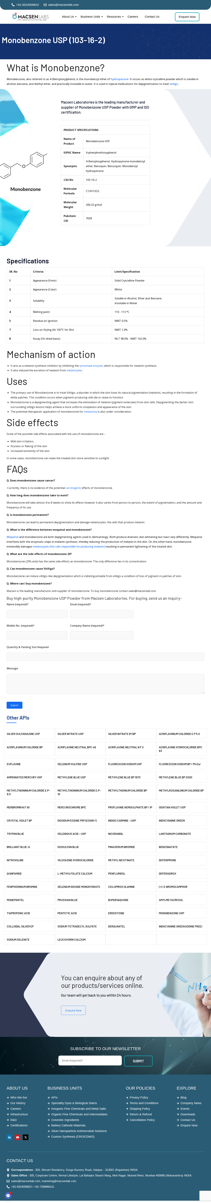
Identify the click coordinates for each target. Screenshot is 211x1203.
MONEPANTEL (15, 900)
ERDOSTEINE (116, 913)
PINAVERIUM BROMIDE (121, 847)
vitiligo (174, 84)
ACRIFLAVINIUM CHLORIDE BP (25, 747)
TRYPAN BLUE (15, 833)
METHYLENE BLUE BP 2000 (175, 777)
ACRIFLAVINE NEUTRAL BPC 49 (77, 747)
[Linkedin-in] (9, 1137)
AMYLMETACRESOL (171, 900)
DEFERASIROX (167, 873)
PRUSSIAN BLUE (68, 900)
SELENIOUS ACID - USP (72, 833)
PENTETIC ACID (67, 913)
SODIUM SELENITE (18, 939)
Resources (114, 16)
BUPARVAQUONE (118, 900)
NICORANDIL (115, 833)
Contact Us (152, 16)
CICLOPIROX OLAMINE (121, 886)
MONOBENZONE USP (171, 913)
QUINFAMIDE (14, 873)
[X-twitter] (25, 1137)
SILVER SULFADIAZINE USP (23, 733)
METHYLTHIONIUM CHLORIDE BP (127, 790)
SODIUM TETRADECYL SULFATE (77, 926)
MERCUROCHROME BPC (72, 807)
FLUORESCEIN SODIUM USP (125, 764)
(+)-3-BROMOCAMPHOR (173, 886)
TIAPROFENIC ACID (18, 913)
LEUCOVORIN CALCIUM (72, 939)
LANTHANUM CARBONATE (175, 833)
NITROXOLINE (15, 860)
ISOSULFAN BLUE (68, 847)
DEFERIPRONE (167, 860)
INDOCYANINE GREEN (172, 820)
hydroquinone (119, 79)
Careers (133, 16)
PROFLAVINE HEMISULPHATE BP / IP (130, 807)
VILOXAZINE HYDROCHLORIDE (76, 860)
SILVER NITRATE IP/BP (122, 733)
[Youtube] (17, 1137)
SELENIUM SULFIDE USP (72, 764)
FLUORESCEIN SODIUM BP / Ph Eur (180, 764)
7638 (89, 218)
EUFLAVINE (14, 764)
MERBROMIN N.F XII (18, 807)
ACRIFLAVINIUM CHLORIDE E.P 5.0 (179, 733)
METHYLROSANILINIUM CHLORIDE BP (181, 790)
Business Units (90, 16)
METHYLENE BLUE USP (72, 777)
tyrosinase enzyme (91, 366)
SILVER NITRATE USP (71, 733)
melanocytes (74, 370)
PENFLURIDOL (116, 873)
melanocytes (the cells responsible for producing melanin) (69, 546)
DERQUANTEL (116, 926)
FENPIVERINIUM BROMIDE (22, 886)
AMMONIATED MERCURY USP (24, 777)
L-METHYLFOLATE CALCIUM (75, 873)
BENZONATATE (168, 847)
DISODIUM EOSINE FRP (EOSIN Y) (77, 820)
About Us (68, 16)
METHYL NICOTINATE (121, 860)
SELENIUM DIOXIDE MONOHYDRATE (79, 886)
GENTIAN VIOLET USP (172, 807)
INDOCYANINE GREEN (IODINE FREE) (180, 926)
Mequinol (12, 537)
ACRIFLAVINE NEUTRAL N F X (126, 747)
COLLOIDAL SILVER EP (20, 926)
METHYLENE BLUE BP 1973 (124, 777)
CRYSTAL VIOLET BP (19, 820)
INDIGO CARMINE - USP (122, 820)
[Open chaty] (8, 1195)
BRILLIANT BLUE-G (18, 847)
